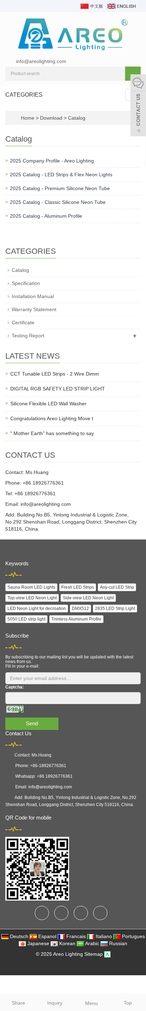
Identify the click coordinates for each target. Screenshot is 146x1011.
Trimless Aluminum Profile (76, 619)
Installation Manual (33, 296)
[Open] (138, 106)
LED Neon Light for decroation (36, 608)
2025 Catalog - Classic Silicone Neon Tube (58, 202)
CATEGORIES (24, 95)
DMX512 (80, 608)
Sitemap (93, 954)
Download (52, 118)
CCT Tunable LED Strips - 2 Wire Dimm (54, 374)
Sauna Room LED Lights (31, 587)
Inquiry (54, 1003)
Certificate (23, 322)
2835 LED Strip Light (115, 608)
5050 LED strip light (26, 619)
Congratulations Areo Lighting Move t (51, 418)
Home (27, 118)
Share (18, 1003)
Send (32, 723)
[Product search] (133, 74)
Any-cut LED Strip (117, 587)
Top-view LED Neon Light (32, 597)
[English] (121, 5)
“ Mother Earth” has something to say (52, 433)
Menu (91, 1003)
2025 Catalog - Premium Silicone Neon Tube (60, 188)
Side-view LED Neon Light (88, 597)
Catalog (76, 118)
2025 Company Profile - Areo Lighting (52, 161)
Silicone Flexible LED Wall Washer (48, 403)
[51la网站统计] (107, 954)
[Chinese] (91, 5)
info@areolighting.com (41, 61)
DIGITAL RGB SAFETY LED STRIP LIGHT (57, 389)
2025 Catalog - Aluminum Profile (46, 216)
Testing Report (28, 335)
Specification (26, 283)
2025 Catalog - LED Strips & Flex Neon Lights (61, 174)
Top (128, 1003)
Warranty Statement (34, 309)
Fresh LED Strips (77, 587)
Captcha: (14, 687)
